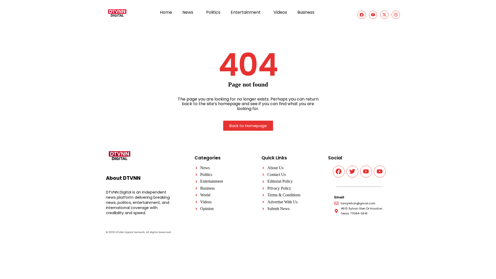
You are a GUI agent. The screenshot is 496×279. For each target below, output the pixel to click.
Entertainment (246, 12)
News (187, 12)
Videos (280, 12)
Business (305, 12)
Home (166, 12)
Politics (213, 12)
